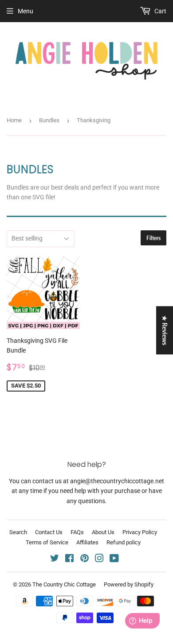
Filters (153, 238)
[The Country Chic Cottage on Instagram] (99, 559)
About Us (103, 532)
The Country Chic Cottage (64, 584)
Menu (25, 11)
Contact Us (49, 532)
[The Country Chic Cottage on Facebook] (69, 559)
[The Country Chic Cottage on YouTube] (114, 559)
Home (14, 120)
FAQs (77, 532)
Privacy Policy (139, 532)
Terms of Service (47, 542)
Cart (159, 11)
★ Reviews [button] (165, 330)
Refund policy (123, 542)
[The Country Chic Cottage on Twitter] (54, 559)
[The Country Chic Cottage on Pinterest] (84, 559)
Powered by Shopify (128, 584)
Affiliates (87, 542)
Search (18, 532)
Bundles (49, 120)
